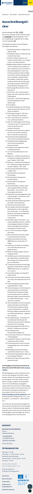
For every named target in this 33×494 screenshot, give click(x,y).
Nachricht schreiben (9, 440)
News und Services (24, 14)
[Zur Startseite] (7, 3)
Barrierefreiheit (7, 479)
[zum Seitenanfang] (30, 491)
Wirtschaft (13, 14)
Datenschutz (6, 481)
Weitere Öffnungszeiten (11, 471)
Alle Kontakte (8, 443)
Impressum (5, 476)
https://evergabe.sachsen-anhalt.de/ (14, 394)
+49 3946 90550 (7, 436)
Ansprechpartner (9, 469)
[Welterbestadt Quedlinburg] (16, 434)
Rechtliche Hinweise (8, 489)
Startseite (5, 14)
